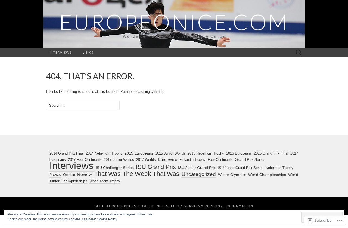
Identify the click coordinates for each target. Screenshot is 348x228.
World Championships (267, 174)
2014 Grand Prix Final (66, 153)
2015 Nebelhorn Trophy (206, 153)
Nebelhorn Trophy (279, 168)
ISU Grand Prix (156, 167)
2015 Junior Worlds (170, 153)
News (55, 174)
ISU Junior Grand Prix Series (240, 168)
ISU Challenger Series (115, 167)
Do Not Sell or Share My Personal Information (201, 206)
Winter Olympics (232, 174)
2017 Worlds (146, 160)
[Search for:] (298, 53)
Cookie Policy (107, 219)
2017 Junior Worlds (119, 160)
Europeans (167, 159)
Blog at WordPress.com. (121, 206)
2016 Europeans (239, 153)
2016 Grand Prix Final (271, 153)
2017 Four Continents (85, 160)
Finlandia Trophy (192, 160)
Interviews (60, 52)
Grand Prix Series (250, 159)
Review (84, 174)
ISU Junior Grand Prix (197, 167)
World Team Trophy (104, 181)
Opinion (69, 175)
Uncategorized (199, 174)
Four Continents (220, 160)
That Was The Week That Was (136, 173)
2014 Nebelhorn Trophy (104, 153)
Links (88, 52)
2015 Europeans (139, 153)
